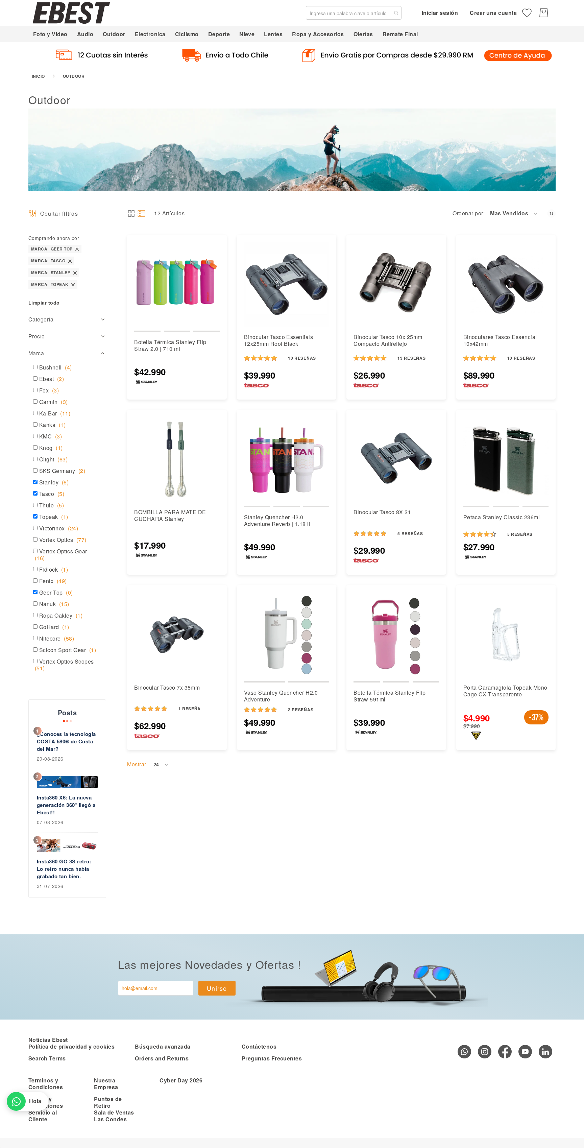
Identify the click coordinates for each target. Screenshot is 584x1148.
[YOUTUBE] (525, 1051)
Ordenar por (468, 213)
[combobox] (354, 13)
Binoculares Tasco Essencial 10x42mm (500, 340)
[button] (514, 213)
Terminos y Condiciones (45, 1083)
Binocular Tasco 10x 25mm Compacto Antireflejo (388, 340)
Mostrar (136, 764)
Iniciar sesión (440, 13)
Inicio (38, 76)
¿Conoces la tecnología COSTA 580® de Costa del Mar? (66, 741)
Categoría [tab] (40, 319)
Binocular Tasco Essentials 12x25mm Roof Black (278, 340)
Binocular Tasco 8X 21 (382, 512)
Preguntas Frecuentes (272, 1058)
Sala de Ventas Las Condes (114, 1115)
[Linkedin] (545, 1051)
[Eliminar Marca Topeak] (73, 284)
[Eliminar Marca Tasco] (70, 261)
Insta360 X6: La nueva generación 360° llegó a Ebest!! (66, 805)
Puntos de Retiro (108, 1102)
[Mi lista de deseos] (527, 13)
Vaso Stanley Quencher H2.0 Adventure (281, 696)
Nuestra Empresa (106, 1083)
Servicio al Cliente (42, 1115)
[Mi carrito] (544, 13)
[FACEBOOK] (505, 1051)
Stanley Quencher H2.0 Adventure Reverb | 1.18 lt (277, 520)
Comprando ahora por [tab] (53, 238)
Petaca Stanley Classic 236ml (501, 517)
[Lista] (141, 213)
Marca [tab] (36, 353)
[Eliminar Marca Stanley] (75, 272)
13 (411, 358)
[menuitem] (50, 34)
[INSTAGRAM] (484, 1051)
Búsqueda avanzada (162, 1046)
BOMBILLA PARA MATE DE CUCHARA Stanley (170, 515)
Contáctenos (259, 1046)
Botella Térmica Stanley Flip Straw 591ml (389, 696)
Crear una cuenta (493, 13)
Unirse (217, 988)
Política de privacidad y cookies (71, 1046)
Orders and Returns (162, 1058)
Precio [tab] (36, 336)
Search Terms (47, 1058)
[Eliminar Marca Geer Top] (77, 249)
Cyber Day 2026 (181, 1080)
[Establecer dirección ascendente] (551, 213)
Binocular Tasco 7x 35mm (167, 687)
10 (302, 358)
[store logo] (71, 13)
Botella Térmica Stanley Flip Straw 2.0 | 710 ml (170, 345)
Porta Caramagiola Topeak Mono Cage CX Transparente (505, 691)
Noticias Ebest (48, 1040)
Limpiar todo (44, 302)
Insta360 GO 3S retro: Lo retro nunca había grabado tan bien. (64, 869)
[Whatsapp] (464, 1051)
